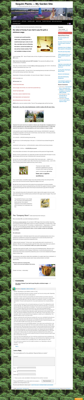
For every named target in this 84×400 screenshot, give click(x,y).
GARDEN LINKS (31, 21)
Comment (16, 356)
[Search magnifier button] (71, 33)
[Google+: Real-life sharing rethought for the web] (68, 23)
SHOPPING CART (16, 23)
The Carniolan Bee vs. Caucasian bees (64, 95)
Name (15, 368)
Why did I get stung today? (64, 51)
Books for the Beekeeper (63, 74)
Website (15, 374)
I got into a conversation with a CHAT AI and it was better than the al (64, 66)
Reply (17, 346)
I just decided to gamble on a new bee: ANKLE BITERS (64, 81)
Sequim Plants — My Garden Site (34, 3)
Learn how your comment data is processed (42, 385)
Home (14, 27)
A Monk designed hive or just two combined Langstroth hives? (64, 56)
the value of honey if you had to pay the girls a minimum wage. (64, 43)
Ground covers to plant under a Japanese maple (64, 100)
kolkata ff (61, 89)
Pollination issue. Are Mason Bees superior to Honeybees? (65, 48)
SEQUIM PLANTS (16, 21)
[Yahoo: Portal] (70, 23)
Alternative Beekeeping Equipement (63, 77)
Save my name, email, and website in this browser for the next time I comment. (31, 378)
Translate (66, 30)
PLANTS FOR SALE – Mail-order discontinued (52, 21)
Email (15, 371)
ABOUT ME (38, 21)
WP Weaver (68, 388)
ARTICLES (24, 21)
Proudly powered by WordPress (54, 388)
